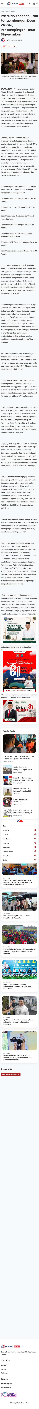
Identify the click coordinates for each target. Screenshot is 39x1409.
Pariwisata (19, 847)
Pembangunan (10, 11)
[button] (13, 55)
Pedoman (4, 1373)
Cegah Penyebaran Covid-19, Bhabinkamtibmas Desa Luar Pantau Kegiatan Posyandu (23, 800)
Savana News (25, 1403)
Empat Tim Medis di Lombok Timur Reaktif (22, 790)
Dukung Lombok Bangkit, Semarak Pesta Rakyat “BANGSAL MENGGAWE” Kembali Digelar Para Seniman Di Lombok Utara (23, 811)
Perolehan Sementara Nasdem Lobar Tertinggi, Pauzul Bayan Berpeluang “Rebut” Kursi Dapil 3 (23, 779)
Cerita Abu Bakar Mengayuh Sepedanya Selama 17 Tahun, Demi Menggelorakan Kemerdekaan (22, 768)
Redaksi (3, 1365)
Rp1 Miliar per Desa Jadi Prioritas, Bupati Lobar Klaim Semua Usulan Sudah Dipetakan (18, 1022)
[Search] (29, 4)
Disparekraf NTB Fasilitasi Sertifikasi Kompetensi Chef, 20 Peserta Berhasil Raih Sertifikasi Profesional (17, 882)
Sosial (19, 860)
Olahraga (19, 843)
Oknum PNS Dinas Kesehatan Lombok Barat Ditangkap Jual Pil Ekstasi (19, 757)
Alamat (3, 1369)
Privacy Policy (6, 1387)
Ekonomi (19, 830)
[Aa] (9, 46)
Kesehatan (19, 839)
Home (2, 11)
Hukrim (19, 835)
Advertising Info (6, 1384)
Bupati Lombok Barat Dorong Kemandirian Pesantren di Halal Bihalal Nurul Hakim (18, 987)
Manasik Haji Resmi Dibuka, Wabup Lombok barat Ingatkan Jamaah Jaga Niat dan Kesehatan (18, 1057)
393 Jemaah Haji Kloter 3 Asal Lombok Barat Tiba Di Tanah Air (17, 917)
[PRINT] (13, 46)
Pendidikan (19, 856)
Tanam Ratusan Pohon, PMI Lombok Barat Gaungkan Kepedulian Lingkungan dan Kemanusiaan (19, 951)
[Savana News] (15, 3)
